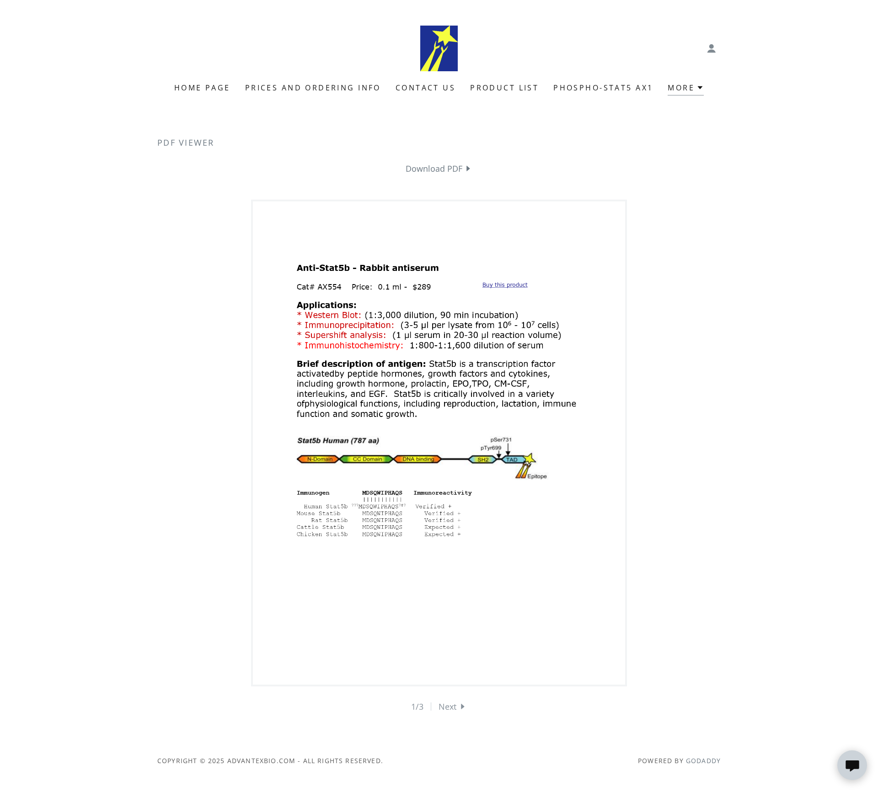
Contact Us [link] (425, 88)
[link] (439, 47)
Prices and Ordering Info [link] (313, 88)
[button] (711, 48)
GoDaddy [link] (703, 760)
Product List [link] (504, 88)
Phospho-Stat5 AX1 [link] (603, 88)
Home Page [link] (202, 88)
